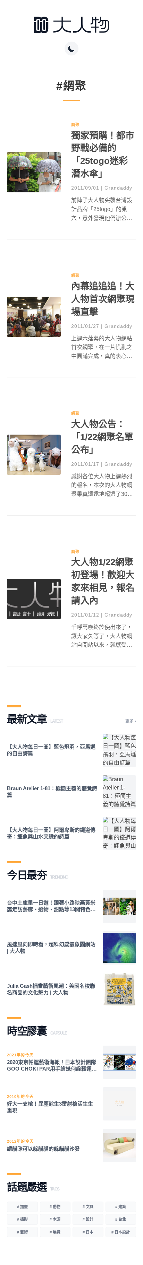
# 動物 (55, 1207)
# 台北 (120, 1219)
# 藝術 (22, 1232)
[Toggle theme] (71, 48)
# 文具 (88, 1207)
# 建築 (120, 1207)
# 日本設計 (120, 1232)
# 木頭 (55, 1219)
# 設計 (88, 1219)
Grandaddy (118, 188)
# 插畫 (22, 1207)
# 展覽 (55, 1232)
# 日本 (88, 1232)
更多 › (130, 721)
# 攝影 (22, 1219)
